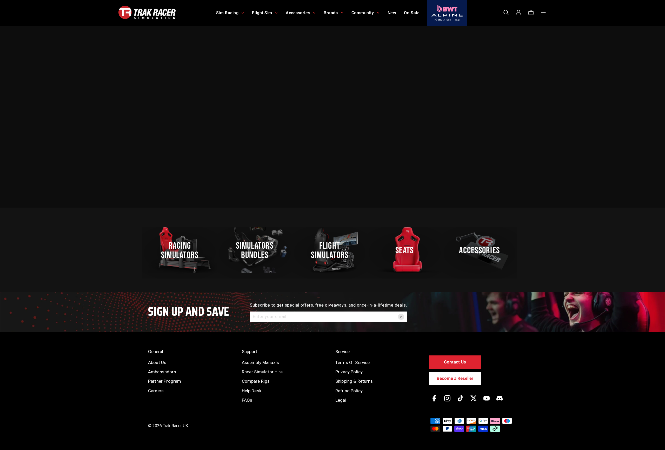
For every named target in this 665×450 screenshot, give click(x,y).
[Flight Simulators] (332, 250)
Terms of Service (352, 362)
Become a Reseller (455, 378)
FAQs (247, 400)
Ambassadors (162, 371)
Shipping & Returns (354, 381)
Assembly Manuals (260, 362)
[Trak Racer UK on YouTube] (486, 402)
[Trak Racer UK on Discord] (499, 402)
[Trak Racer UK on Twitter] (473, 402)
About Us (157, 362)
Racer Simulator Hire (262, 371)
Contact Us (455, 362)
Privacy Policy (349, 371)
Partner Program (164, 381)
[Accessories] (482, 250)
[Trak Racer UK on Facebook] (434, 402)
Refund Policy (349, 390)
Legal (340, 400)
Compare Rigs (256, 381)
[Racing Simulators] (182, 250)
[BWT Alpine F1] (447, 13)
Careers (156, 390)
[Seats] (407, 250)
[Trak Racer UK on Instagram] (447, 402)
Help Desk (251, 390)
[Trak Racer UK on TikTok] (460, 402)
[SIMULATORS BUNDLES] (257, 250)
